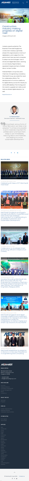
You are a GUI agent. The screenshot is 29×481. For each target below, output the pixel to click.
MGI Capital (4, 419)
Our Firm (3, 385)
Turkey (2, 459)
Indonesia (3, 435)
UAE (2, 461)
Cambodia (3, 428)
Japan (2, 438)
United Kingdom (5, 462)
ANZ (2, 427)
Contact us (3, 393)
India (2, 433)
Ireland (2, 436)
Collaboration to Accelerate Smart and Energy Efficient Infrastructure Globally (13, 249)
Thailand (3, 458)
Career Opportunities (6, 408)
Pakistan (3, 450)
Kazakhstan (4, 439)
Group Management (6, 390)
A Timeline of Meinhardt (7, 388)
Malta (2, 444)
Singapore (3, 456)
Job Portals (4, 420)
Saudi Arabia (4, 455)
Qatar (2, 453)
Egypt (2, 432)
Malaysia (3, 442)
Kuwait (2, 441)
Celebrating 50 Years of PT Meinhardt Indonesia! (14, 184)
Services (3, 400)
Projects (3, 401)
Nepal (2, 447)
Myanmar (3, 445)
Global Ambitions (5, 387)
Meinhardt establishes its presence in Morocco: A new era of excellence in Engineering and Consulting (14, 352)
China (2, 430)
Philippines (3, 452)
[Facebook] (12, 478)
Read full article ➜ (7, 94)
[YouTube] (14, 478)
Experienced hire (5, 410)
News (2, 391)
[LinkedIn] (17, 478)
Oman (2, 449)
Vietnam (3, 464)
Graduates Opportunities (7, 412)
